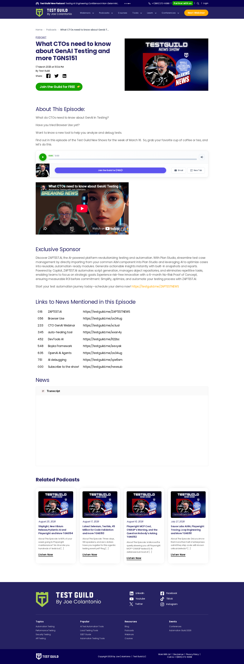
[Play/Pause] (42, 157)
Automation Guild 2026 (180, 630)
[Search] (198, 3)
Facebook (171, 593)
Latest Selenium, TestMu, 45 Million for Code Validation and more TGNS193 (98, 530)
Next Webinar (196, 12)
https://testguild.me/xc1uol (101, 325)
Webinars (129, 634)
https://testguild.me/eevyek (102, 346)
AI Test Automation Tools (92, 626)
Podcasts (51, 29)
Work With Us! (164, 654)
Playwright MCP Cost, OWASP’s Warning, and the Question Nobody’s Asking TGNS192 (142, 531)
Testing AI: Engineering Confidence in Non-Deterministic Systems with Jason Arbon (79, 3)
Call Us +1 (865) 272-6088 (179, 657)
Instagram (172, 604)
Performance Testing (45, 630)
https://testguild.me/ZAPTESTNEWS (155, 286)
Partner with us (183, 3)
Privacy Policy (192, 654)
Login (205, 3)
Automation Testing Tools (92, 638)
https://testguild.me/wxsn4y (102, 332)
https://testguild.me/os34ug (102, 318)
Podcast (41, 37)
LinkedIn (140, 593)
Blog (127, 626)
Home (39, 29)
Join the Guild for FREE (57, 86)
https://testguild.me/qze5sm (102, 360)
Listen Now (45, 554)
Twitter (139, 604)
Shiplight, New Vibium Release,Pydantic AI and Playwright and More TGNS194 (55, 530)
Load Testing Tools (89, 630)
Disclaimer (178, 654)
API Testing (41, 638)
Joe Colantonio (123, 656)
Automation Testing (45, 626)
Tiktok (169, 598)
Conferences (175, 626)
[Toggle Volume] (202, 157)
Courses (129, 638)
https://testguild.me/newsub (102, 367)
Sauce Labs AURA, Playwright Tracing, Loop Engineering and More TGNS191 (187, 530)
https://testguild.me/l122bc (101, 339)
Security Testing (43, 634)
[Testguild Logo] (55, 12)
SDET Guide (85, 634)
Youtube (140, 598)
